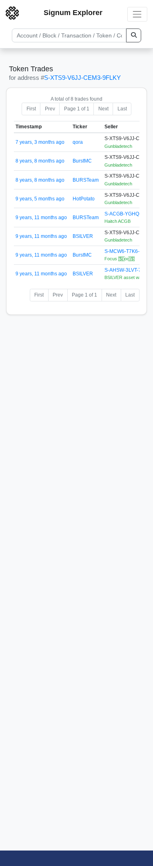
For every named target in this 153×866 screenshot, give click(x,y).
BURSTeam (86, 180)
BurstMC (82, 161)
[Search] (133, 35)
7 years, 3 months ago (40, 142)
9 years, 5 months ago (40, 199)
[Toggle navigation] (137, 14)
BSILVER (83, 236)
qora (78, 142)
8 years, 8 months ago (40, 161)
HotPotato (84, 199)
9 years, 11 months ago (41, 217)
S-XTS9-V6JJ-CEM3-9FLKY (82, 77)
